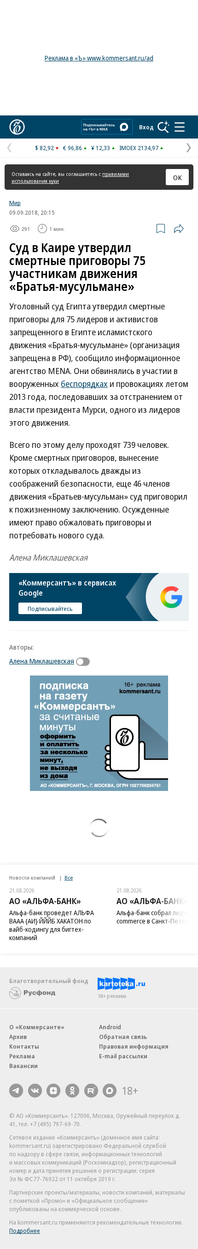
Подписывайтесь (50, 608)
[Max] (109, 1091)
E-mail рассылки (123, 1056)
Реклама (22, 1056)
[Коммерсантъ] (17, 127)
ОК (177, 177)
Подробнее (24, 1230)
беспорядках (84, 383)
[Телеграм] (16, 1091)
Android (110, 1027)
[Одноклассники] (72, 1091)
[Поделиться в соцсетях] (178, 228)
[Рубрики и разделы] (179, 127)
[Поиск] (163, 127)
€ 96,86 (72, 148)
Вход (146, 127)
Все (68, 877)
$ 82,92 (44, 148)
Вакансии (23, 1066)
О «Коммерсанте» (36, 1027)
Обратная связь (123, 1036)
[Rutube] (91, 1091)
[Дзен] (53, 1091)
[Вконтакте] (35, 1091)
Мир (15, 203)
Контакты (24, 1046)
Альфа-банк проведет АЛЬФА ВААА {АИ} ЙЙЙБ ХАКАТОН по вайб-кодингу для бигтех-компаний (51, 925)
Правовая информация (134, 1046)
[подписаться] (85, 662)
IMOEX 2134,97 (138, 148)
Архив (18, 1036)
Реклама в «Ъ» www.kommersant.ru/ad (99, 58)
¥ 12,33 (100, 148)
